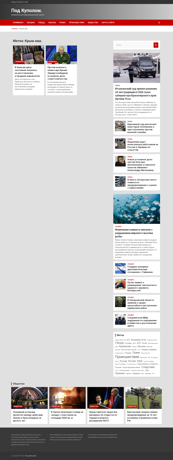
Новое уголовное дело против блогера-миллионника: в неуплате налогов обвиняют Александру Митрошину (141, 165)
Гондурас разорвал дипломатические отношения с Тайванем (140, 269)
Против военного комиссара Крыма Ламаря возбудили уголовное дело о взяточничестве (58, 73)
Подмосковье (119, 353)
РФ (149, 357)
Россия (132, 361)
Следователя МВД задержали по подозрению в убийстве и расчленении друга (142, 321)
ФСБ (142, 373)
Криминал (18, 23)
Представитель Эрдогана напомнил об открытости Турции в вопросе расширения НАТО (103, 416)
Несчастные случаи (128, 350)
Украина (120, 373)
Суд (147, 370)
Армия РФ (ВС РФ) (120, 340)
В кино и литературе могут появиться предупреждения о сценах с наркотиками (142, 183)
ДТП (139, 343)
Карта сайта (108, 23)
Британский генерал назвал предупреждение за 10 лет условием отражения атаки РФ (142, 416)
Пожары (128, 353)
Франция (148, 373)
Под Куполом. (26, 10)
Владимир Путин (138, 340)
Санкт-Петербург (148, 361)
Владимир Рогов (152, 340)
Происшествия (76, 23)
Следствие (148, 367)
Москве (149, 346)
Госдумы (128, 343)
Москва (142, 346)
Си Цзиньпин (131, 364)
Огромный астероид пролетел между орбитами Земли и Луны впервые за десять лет (28, 416)
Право (62, 23)
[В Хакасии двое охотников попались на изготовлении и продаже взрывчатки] (28, 54)
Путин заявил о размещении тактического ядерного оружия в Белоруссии (142, 286)
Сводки (31, 23)
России (123, 361)
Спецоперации (124, 370)
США (139, 360)
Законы (52, 23)
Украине (128, 373)
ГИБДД (41, 23)
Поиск (156, 45)
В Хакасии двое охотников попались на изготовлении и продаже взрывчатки (27, 71)
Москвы (117, 350)
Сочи (116, 370)
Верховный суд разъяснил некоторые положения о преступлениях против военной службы (141, 128)
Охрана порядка (149, 349)
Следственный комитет (131, 367)
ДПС (134, 343)
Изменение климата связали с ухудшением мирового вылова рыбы (134, 233)
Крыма (134, 346)
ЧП (153, 373)
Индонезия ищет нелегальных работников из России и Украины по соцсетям (142, 145)
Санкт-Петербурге (120, 364)
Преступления (145, 353)
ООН (138, 350)
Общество (93, 23)
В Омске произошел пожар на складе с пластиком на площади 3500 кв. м (67, 415)
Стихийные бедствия (137, 370)
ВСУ (128, 340)
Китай (144, 343)
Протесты (143, 357)
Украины (136, 373)
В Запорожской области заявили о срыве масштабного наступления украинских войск (142, 304)
